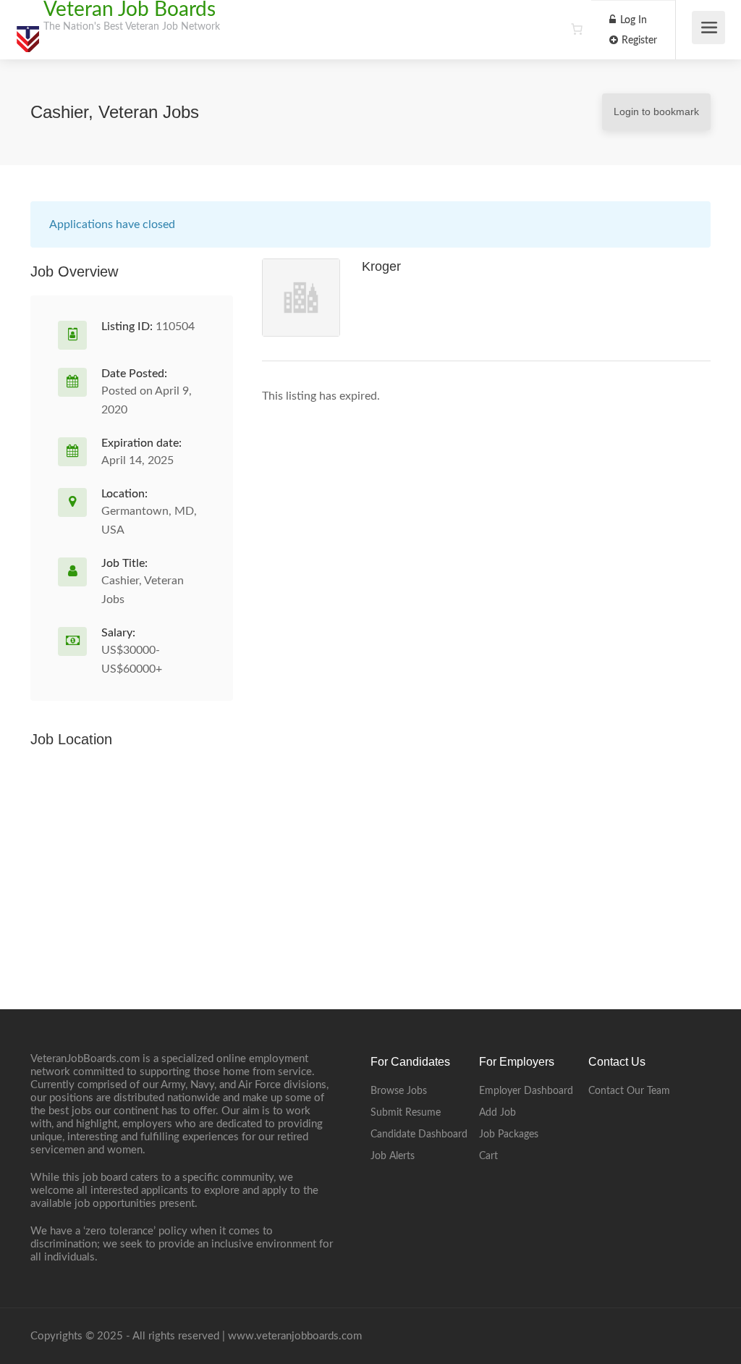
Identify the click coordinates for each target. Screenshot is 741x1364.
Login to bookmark (656, 111)
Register (638, 40)
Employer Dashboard (526, 1091)
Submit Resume (405, 1113)
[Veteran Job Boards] (27, 32)
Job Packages (508, 1134)
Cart (488, 1156)
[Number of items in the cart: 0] (576, 28)
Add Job (497, 1113)
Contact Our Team (629, 1091)
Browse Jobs (398, 1091)
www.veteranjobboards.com (295, 1336)
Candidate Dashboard (418, 1134)
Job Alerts (392, 1156)
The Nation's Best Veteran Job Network (131, 27)
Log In (632, 20)
